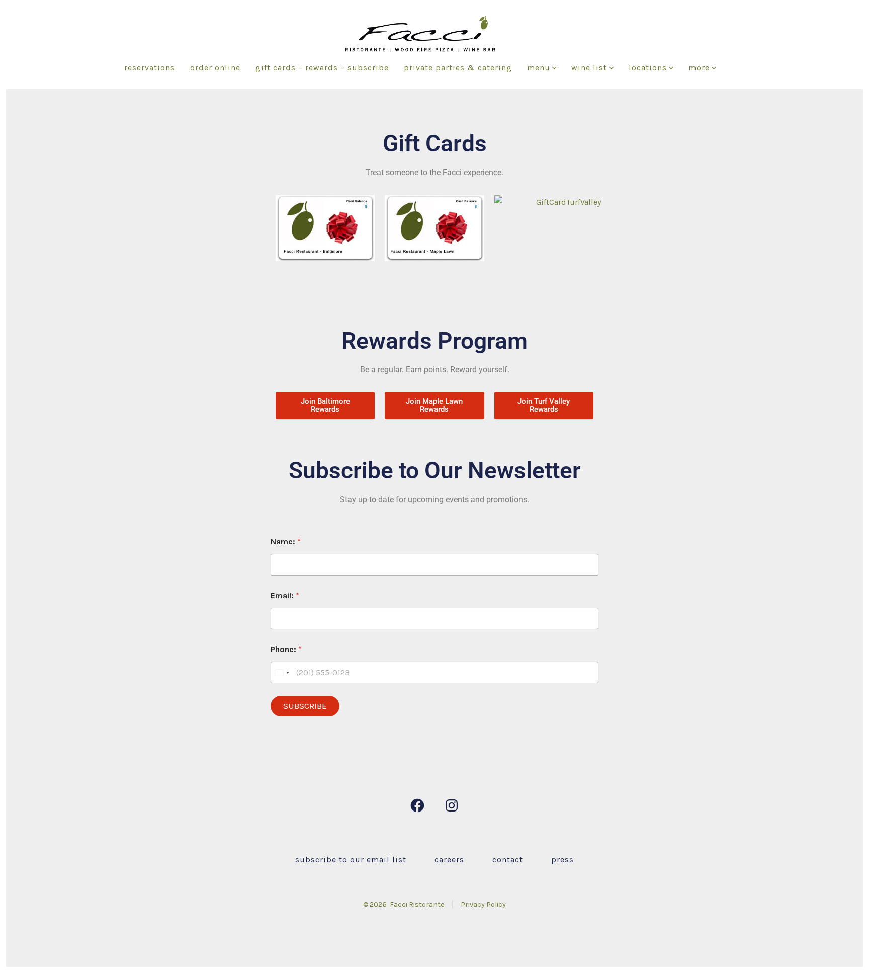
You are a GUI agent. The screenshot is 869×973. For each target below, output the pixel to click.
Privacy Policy (483, 904)
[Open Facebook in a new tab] (417, 805)
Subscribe (305, 706)
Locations (648, 67)
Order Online (215, 67)
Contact (507, 859)
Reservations (149, 67)
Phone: (286, 649)
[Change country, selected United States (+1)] (282, 672)
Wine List (589, 67)
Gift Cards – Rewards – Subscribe (322, 67)
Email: (285, 595)
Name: (286, 541)
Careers (449, 859)
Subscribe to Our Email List (350, 859)
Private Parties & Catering (458, 67)
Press (562, 859)
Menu (538, 67)
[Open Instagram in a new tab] (452, 805)
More (699, 67)
